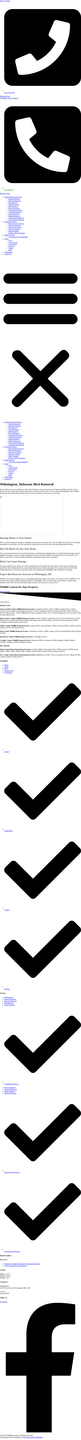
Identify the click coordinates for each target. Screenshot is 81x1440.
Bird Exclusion (13, 231)
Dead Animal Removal (16, 218)
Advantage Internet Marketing (33, 1437)
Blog (10, 250)
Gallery (10, 248)
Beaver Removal (14, 208)
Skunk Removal (13, 214)
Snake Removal (13, 205)
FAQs (10, 241)
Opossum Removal (14, 212)
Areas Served (12, 243)
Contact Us (8, 254)
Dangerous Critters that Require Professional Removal (22, 1264)
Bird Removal (13, 206)
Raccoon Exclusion (14, 227)
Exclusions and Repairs (16, 220)
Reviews (11, 246)
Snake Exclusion (14, 229)
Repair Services (9, 235)
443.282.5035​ (9, 190)
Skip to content (5, 1)
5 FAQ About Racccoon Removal (15, 1266)
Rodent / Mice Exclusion (16, 233)
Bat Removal (12, 203)
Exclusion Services (10, 222)
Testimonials (8, 252)
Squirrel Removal (14, 199)
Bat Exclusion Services (16, 224)
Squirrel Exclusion (14, 225)
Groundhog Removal (15, 210)
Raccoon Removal (14, 201)
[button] (40, 338)
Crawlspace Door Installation (18, 237)
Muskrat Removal (14, 216)
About (6, 239)
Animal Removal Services (13, 197)
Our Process (12, 244)
